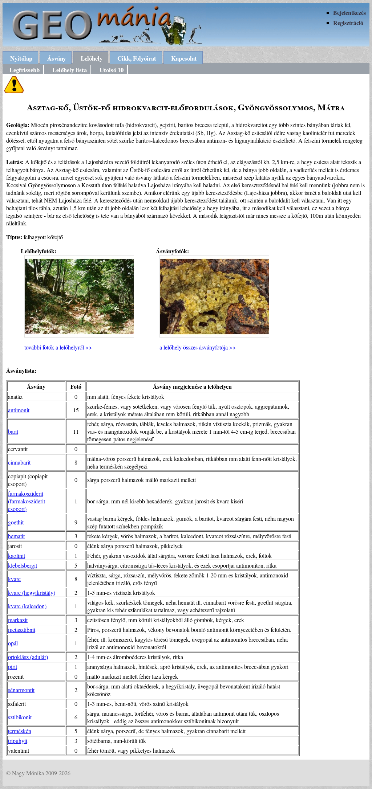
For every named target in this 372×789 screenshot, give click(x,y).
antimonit (18, 410)
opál (13, 643)
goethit (16, 522)
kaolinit (16, 555)
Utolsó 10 (112, 69)
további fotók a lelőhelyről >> (58, 347)
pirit (12, 666)
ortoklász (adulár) (28, 657)
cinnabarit (19, 462)
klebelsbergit (22, 565)
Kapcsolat (184, 58)
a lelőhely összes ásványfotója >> (197, 347)
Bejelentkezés (349, 12)
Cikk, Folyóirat (136, 58)
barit (13, 431)
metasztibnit (21, 629)
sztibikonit (20, 717)
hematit (16, 536)
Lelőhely (91, 58)
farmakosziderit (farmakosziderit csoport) (26, 501)
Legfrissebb (24, 69)
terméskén (19, 731)
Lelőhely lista (69, 69)
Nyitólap (21, 58)
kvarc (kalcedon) (27, 606)
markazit (18, 620)
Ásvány (56, 58)
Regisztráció (348, 23)
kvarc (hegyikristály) (31, 592)
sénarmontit (21, 690)
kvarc (14, 578)
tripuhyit (17, 740)
